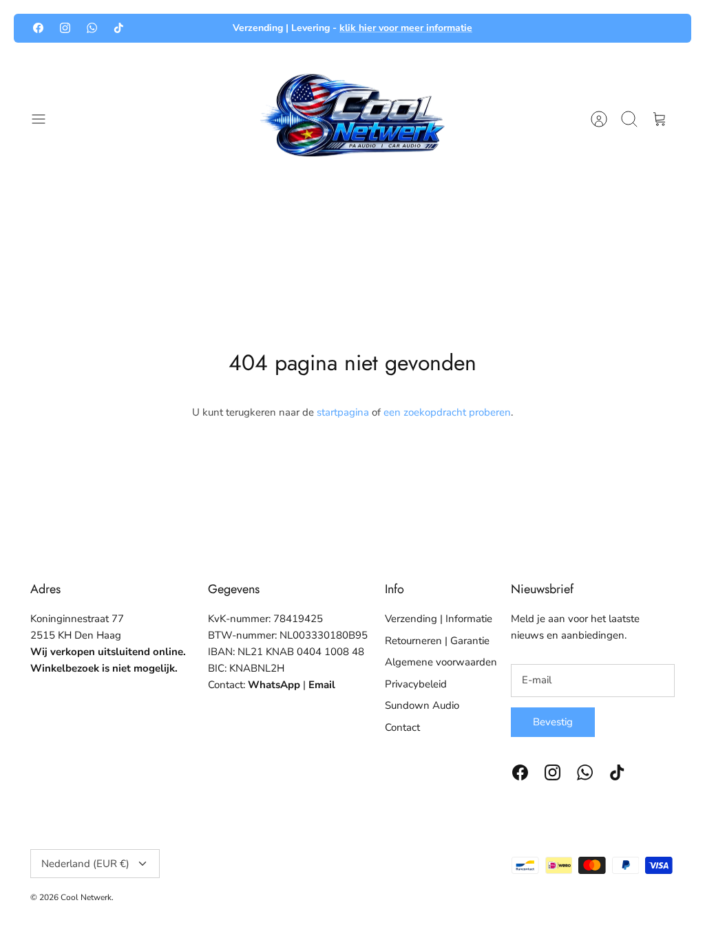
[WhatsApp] (91, 28)
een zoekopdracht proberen (447, 412)
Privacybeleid (416, 684)
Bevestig (553, 722)
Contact (402, 727)
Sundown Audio (422, 705)
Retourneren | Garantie (437, 641)
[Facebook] (38, 28)
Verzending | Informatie (438, 619)
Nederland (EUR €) (85, 863)
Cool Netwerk (86, 897)
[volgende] (503, 28)
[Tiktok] (118, 28)
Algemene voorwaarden (441, 662)
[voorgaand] (201, 28)
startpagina (343, 412)
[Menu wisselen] (45, 119)
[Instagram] (65, 28)
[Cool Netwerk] (352, 119)
